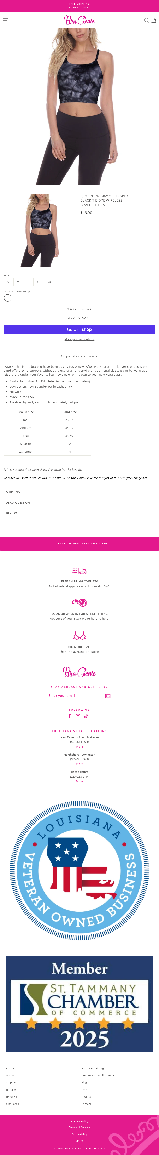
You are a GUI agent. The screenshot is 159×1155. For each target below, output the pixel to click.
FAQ (84, 1090)
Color (17, 291)
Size (7, 275)
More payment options (79, 339)
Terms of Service (79, 1127)
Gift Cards (12, 1104)
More (79, 747)
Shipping (66, 356)
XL (38, 282)
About (10, 1075)
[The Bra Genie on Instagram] (78, 715)
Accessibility (79, 1134)
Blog (84, 1082)
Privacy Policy (79, 1121)
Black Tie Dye (7, 298)
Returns (11, 1090)
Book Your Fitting (92, 1068)
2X (49, 282)
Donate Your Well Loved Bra (99, 1075)
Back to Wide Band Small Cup (82, 543)
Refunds (11, 1097)
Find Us (86, 1097)
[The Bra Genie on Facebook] (69, 715)
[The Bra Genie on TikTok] (86, 715)
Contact (11, 1068)
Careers (86, 1104)
